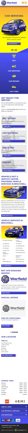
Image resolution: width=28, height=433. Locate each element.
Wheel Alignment (7, 261)
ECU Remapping (20, 250)
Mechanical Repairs (18, 256)
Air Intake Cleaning (7, 240)
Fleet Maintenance (20, 252)
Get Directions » (7, 355)
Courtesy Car (6, 250)
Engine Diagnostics (5, 253)
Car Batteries (6, 243)
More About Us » (7, 215)
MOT (4, 259)
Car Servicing (19, 248)
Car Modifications (20, 246)
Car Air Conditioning (19, 241)
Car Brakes (18, 243)
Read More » (6, 293)
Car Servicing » (13, 43)
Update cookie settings (7, 427)
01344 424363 (11, 109)
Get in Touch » (8, 170)
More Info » (7, 126)
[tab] (12, 50)
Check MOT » (7, 155)
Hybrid (4, 256)
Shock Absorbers (20, 259)
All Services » (7, 265)
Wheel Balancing (20, 261)
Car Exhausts (6, 246)
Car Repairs (6, 248)
